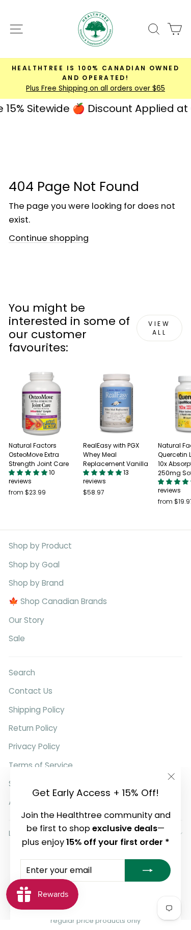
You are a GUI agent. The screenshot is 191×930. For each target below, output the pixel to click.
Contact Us (30, 691)
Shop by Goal (34, 564)
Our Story (26, 620)
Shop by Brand (36, 583)
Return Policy (33, 728)
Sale (17, 638)
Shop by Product (40, 545)
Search (22, 672)
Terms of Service (41, 765)
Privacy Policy (34, 746)
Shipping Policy (37, 709)
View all (159, 328)
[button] (29, 472)
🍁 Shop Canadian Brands (58, 601)
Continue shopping (49, 238)
